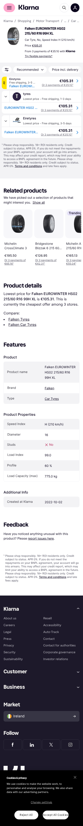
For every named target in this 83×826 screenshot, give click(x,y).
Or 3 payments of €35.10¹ (57, 85)
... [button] (65, 21)
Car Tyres (52, 399)
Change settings (41, 802)
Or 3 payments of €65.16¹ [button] (15, 261)
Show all (39, 202)
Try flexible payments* (38, 56)
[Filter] (7, 69)
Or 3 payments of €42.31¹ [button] (45, 261)
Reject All (26, 815)
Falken (49, 388)
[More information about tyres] (5, 96)
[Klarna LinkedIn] (32, 744)
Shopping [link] (24, 21)
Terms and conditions (28, 166)
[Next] (73, 236)
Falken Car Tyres (22, 324)
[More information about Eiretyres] (5, 120)
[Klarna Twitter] (51, 744)
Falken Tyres (18, 319)
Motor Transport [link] (47, 21)
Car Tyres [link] (75, 21)
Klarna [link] (8, 21)
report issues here (41, 538)
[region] (41, 798)
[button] (13, 36)
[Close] (75, 777)
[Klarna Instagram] (70, 744)
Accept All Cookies (56, 815)
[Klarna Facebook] (13, 744)
